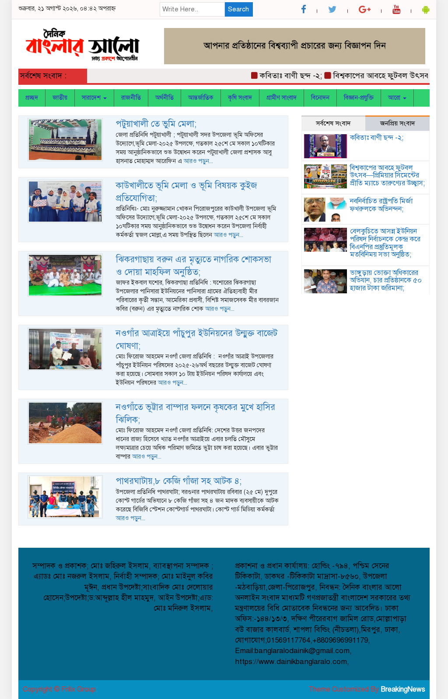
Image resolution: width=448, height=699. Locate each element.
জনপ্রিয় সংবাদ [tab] (397, 123)
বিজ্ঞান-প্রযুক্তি (359, 97)
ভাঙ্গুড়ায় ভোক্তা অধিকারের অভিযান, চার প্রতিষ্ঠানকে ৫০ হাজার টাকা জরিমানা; (386, 280)
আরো (395, 97)
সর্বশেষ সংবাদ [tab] (333, 123)
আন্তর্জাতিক (201, 97)
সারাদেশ (92, 97)
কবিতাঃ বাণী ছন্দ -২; (282, 75)
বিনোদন (320, 97)
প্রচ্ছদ (31, 97)
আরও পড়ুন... (198, 161)
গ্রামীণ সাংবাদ (281, 97)
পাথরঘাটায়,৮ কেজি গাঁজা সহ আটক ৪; (179, 481)
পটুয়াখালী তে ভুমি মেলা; (156, 123)
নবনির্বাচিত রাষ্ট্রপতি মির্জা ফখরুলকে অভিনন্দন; (381, 205)
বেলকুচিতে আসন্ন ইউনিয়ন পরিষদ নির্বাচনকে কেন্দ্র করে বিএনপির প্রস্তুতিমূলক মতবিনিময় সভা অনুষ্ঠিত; (385, 243)
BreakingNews (403, 689)
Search (238, 9)
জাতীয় (59, 97)
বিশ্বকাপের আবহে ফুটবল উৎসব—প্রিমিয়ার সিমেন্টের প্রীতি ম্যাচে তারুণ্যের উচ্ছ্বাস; (387, 175)
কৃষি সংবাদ (240, 97)
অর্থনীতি (164, 97)
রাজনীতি (131, 97)
